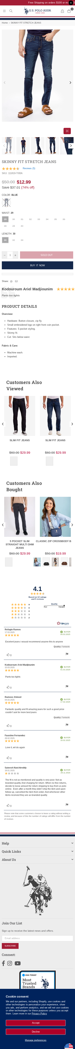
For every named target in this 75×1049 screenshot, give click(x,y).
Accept (36, 1022)
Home (5, 23)
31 (22, 219)
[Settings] (62, 11)
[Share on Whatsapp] (11, 281)
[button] (64, 385)
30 (13, 219)
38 (5, 226)
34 (47, 219)
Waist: (7, 213)
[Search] (11, 11)
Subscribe (10, 946)
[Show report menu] (67, 654)
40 (22, 226)
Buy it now (37, 265)
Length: (8, 233)
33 (39, 219)
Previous (4, 82)
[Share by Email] (16, 281)
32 (30, 219)
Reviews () (29, 168)
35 (55, 219)
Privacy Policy (39, 1013)
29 (5, 219)
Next (70, 82)
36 (64, 219)
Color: (10, 195)
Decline (36, 1031)
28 (13, 226)
